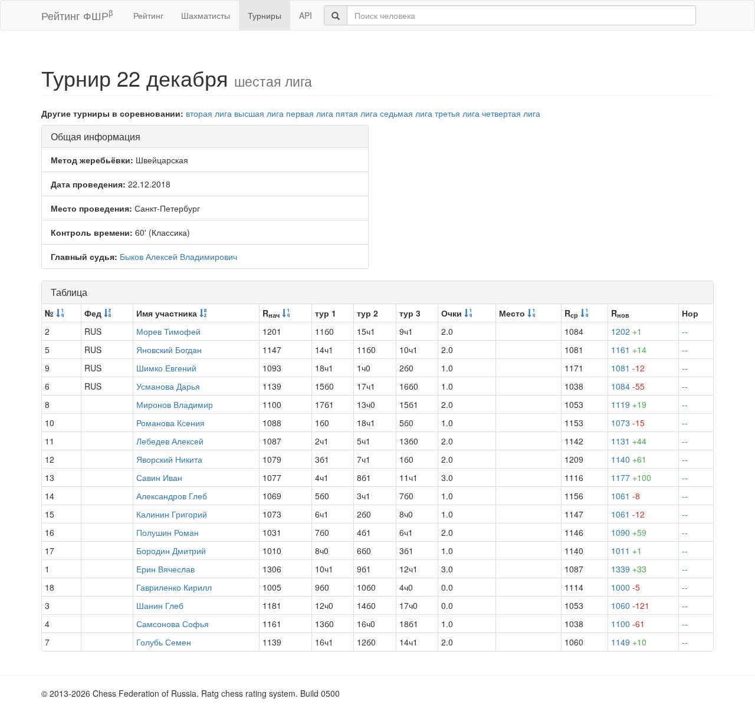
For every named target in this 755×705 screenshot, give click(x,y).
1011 (626, 550)
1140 (628, 459)
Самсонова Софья (172, 624)
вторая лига (209, 113)
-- (685, 331)
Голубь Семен (163, 642)
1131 (628, 441)
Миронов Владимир (174, 404)
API (305, 15)
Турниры (264, 15)
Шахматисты (205, 15)
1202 (626, 331)
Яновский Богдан (169, 349)
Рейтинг (148, 15)
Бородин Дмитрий (171, 550)
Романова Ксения (170, 423)
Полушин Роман (167, 532)
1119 (628, 404)
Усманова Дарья (168, 386)
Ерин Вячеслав (165, 569)
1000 (625, 587)
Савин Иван (159, 477)
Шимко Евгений (166, 368)
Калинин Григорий (171, 514)
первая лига (309, 113)
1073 (628, 423)
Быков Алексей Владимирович (178, 256)
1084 (628, 386)
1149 (628, 642)
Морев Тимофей (168, 331)
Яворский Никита (169, 459)
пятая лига (357, 113)
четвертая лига (511, 113)
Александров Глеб (171, 496)
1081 (628, 368)
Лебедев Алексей (169, 441)
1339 (628, 569)
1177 (631, 477)
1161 (628, 349)
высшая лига (259, 113)
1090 (628, 532)
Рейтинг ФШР (77, 15)
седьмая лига (406, 113)
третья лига (457, 113)
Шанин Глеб (159, 605)
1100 (628, 624)
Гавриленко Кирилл (174, 587)
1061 (625, 496)
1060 (630, 605)
